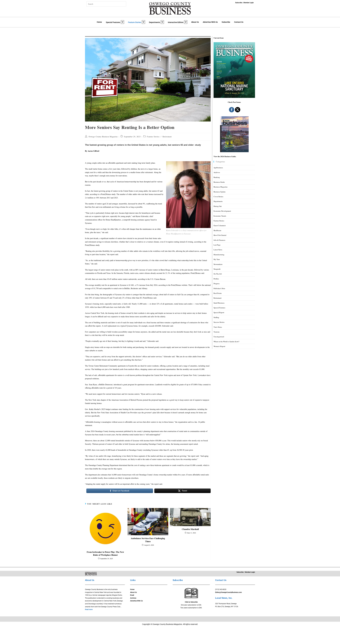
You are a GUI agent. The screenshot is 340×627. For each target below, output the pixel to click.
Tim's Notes (218, 327)
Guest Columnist (220, 225)
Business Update (220, 192)
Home (99, 22)
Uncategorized (219, 336)
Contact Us (238, 22)
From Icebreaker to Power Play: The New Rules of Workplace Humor (105, 553)
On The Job (218, 274)
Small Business (219, 303)
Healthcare (217, 230)
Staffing (216, 317)
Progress (217, 283)
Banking (217, 177)
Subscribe (226, 22)
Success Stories (219, 322)
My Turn (217, 259)
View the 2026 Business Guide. (225, 156)
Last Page (217, 245)
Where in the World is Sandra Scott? (226, 341)
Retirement (167, 136)
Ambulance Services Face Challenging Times (148, 540)
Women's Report (219, 346)
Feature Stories (134, 22)
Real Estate (218, 293)
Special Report (219, 312)
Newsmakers (218, 264)
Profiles (216, 279)
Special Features (113, 22)
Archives (217, 172)
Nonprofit (217, 269)
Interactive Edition (175, 22)
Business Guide (219, 182)
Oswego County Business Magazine (103, 136)
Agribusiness (218, 167)
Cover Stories (218, 196)
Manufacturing (219, 254)
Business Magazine (221, 187)
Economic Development (222, 211)
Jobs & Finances (219, 240)
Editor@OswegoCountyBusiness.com (228, 592)
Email (132, 595)
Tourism (216, 332)
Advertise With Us (210, 22)
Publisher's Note (219, 288)
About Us (195, 22)
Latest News (218, 249)
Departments (154, 22)
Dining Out (218, 206)
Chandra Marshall (190, 529)
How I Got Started (220, 235)
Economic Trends (220, 216)
